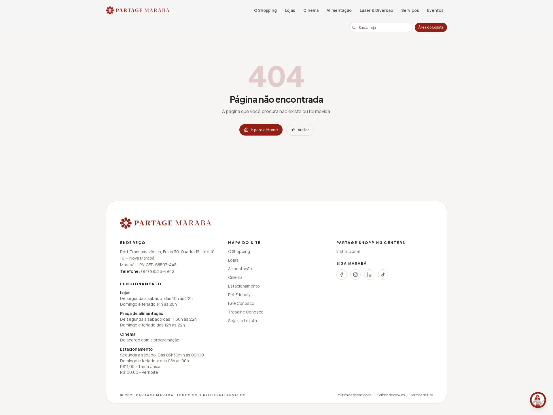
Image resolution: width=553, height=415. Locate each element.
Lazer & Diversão (376, 10)
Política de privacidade (354, 395)
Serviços (410, 10)
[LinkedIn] (369, 274)
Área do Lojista (431, 27)
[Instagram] (355, 274)
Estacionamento (244, 286)
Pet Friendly (239, 294)
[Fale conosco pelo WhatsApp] (538, 400)
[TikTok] (383, 274)
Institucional (348, 251)
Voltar (303, 129)
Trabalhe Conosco (246, 312)
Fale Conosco (241, 303)
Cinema (311, 10)
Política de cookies (391, 395)
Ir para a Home (264, 129)
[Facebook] (341, 274)
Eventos (435, 10)
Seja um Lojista (242, 320)
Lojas (290, 10)
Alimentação (339, 10)
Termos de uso (422, 395)
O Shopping (265, 10)
